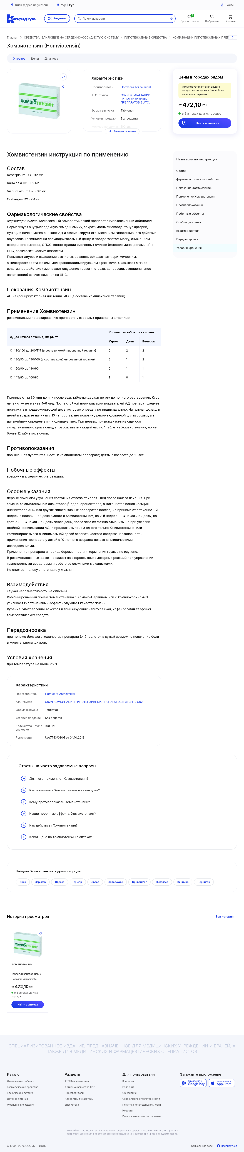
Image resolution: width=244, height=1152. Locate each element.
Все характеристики (125, 131)
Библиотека (72, 1104)
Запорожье (115, 881)
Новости (127, 1110)
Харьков (40, 881)
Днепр (78, 881)
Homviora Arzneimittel (136, 87)
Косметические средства (22, 1086)
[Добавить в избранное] (63, 76)
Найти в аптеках (207, 123)
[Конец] (232, 37)
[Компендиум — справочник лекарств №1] (21, 18)
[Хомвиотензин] (27, 944)
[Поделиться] (63, 86)
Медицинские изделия (20, 1104)
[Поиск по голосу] (171, 18)
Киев (23, 881)
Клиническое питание (20, 1092)
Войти (229, 5)
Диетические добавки (20, 1081)
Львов (95, 881)
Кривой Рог (139, 881)
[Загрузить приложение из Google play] (193, 1083)
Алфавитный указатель (79, 1098)
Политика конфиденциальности (141, 1104)
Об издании (129, 1092)
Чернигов (204, 881)
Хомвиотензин (22, 964)
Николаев (162, 881)
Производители (74, 1092)
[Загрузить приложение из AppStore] (222, 1083)
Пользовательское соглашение (141, 1116)
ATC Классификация (77, 1081)
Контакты (128, 1081)
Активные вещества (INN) (80, 1086)
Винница (182, 881)
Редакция (128, 1086)
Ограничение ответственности (141, 1098)
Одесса (59, 881)
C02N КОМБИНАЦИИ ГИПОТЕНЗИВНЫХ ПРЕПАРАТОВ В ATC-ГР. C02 (135, 98)
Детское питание (17, 1098)
